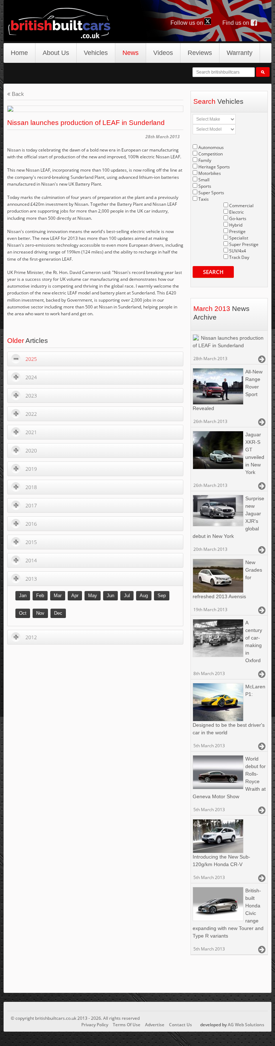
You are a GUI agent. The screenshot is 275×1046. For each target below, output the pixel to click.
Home (19, 52)
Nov (40, 613)
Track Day (239, 257)
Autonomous (211, 147)
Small (203, 180)
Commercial (241, 206)
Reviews (200, 52)
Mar (58, 595)
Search (213, 271)
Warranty (239, 52)
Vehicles (96, 52)
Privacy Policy (94, 1025)
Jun (110, 595)
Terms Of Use (126, 1025)
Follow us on (187, 23)
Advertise (154, 1025)
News (130, 52)
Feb (40, 595)
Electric (236, 212)
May (92, 595)
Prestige (237, 231)
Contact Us (180, 1025)
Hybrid (235, 225)
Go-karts (237, 218)
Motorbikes (209, 173)
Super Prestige (244, 244)
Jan (22, 595)
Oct (22, 613)
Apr (74, 595)
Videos (163, 52)
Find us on (236, 23)
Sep (162, 595)
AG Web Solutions (246, 1025)
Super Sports (211, 193)
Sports (204, 186)
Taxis (203, 199)
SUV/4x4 (237, 251)
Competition (210, 154)
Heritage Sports (214, 167)
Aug (144, 595)
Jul (127, 595)
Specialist (238, 238)
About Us (56, 52)
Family (204, 160)
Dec (58, 613)
